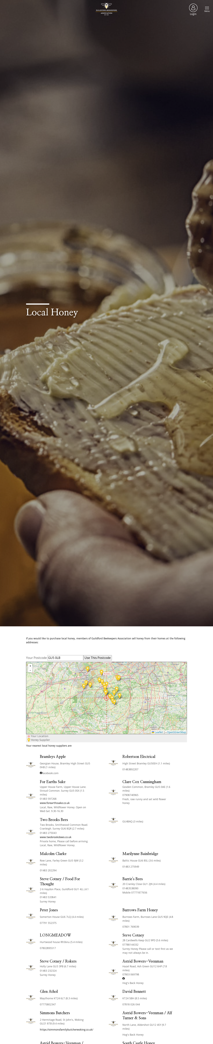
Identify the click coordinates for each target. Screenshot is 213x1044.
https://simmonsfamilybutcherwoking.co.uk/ (66, 1029)
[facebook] (41, 773)
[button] (106, 698)
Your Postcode (37, 658)
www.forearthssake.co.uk (55, 803)
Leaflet (158, 732)
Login (193, 14)
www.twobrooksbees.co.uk (55, 837)
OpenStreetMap (176, 732)
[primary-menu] (106, 8)
